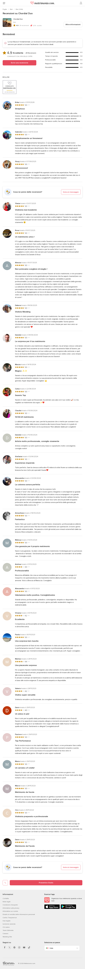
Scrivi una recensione (19, 63)
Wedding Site (7, 937)
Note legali (6, 902)
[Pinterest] (14, 947)
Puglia (5, 9)
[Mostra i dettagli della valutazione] (29, 105)
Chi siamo (6, 927)
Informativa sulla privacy (11, 908)
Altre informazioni (73, 24)
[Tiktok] (29, 947)
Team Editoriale (8, 930)
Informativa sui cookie (10, 911)
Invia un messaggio (71, 192)
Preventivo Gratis (46, 883)
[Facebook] (5, 947)
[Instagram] (19, 947)
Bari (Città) (19, 9)
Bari (11, 9)
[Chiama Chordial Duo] (5, 882)
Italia (51, 948)
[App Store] (52, 908)
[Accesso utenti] (81, 3)
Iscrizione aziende (9, 924)
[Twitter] (10, 947)
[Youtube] (24, 947)
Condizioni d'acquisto (10, 905)
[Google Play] (68, 908)
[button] (42, 192)
